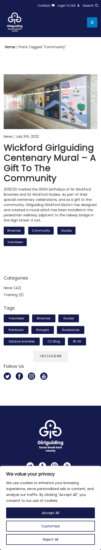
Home (10, 47)
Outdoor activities (22, 341)
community (41, 230)
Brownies (14, 230)
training (10, 294)
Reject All (50, 539)
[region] (50, 508)
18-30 (77, 341)
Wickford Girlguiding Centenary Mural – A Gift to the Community (50, 162)
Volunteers (15, 242)
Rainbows (16, 330)
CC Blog (54, 341)
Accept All (50, 512)
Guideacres (70, 330)
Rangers (42, 330)
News (8, 287)
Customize (50, 526)
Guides (66, 230)
